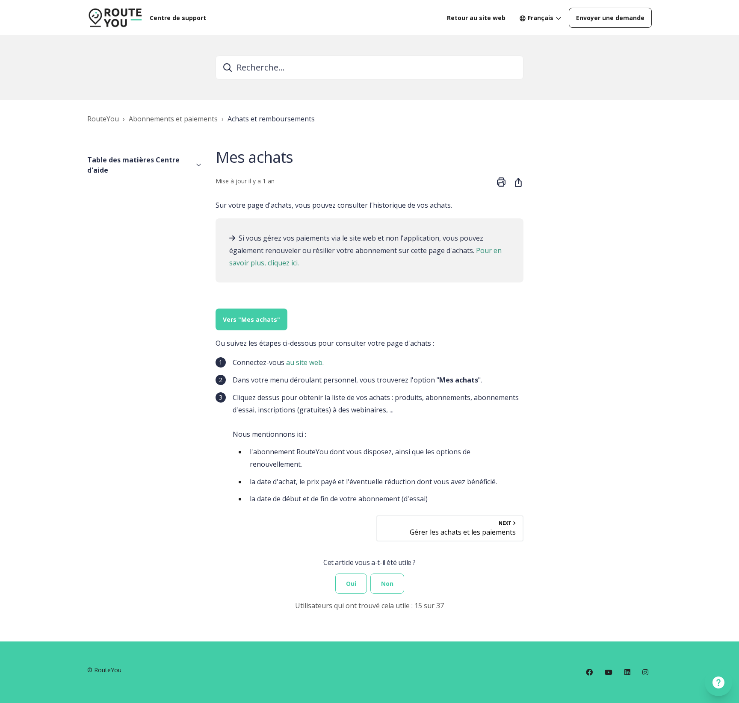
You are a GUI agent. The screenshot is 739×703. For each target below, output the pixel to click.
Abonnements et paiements (173, 119)
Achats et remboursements (271, 119)
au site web (304, 362)
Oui (351, 583)
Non (387, 583)
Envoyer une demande (610, 18)
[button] (144, 165)
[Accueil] (115, 17)
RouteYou (103, 119)
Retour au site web (476, 18)
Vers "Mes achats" (251, 319)
